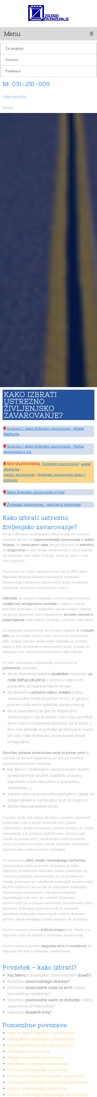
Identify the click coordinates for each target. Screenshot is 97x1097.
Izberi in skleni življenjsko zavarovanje (41, 1032)
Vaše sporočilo (15, 96)
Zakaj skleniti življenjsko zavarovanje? (41, 1039)
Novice (8, 108)
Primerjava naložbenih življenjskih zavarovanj (48, 1082)
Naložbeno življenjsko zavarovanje (38, 1063)
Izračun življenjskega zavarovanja (38, 1088)
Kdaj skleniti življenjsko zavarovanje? (40, 1045)
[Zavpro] (48, 13)
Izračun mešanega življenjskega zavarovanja (48, 1094)
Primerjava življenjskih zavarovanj (38, 1069)
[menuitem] (48, 48)
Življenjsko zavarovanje (29, 1051)
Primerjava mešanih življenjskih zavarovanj (46, 1076)
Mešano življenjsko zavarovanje (36, 1057)
